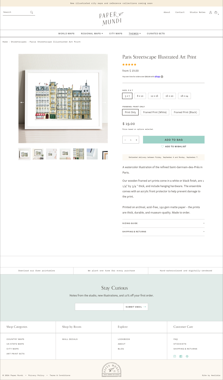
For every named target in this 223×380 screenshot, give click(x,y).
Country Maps (15, 339)
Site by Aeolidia (211, 375)
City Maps (13, 349)
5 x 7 (127, 95)
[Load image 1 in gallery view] (24, 154)
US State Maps (15, 344)
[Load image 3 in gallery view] (51, 154)
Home (5, 42)
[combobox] (19, 12)
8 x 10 (140, 95)
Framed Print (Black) (185, 112)
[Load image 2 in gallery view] (38, 154)
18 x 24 (184, 95)
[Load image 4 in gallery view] (65, 154)
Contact (180, 12)
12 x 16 (154, 95)
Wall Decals (70, 339)
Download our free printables (36, 270)
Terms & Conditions (60, 375)
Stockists (180, 344)
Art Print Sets (16, 354)
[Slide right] (104, 102)
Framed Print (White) (155, 112)
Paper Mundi (17, 375)
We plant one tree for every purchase (111, 270)
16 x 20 (169, 95)
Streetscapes (19, 42)
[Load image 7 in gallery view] (106, 154)
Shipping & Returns (185, 349)
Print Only (130, 112)
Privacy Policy (36, 375)
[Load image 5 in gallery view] (79, 154)
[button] (129, 64)
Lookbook (124, 339)
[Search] (31, 12)
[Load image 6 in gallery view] (92, 154)
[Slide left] (22, 102)
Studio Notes (198, 12)
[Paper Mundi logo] (111, 19)
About (167, 12)
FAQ (176, 339)
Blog (121, 349)
